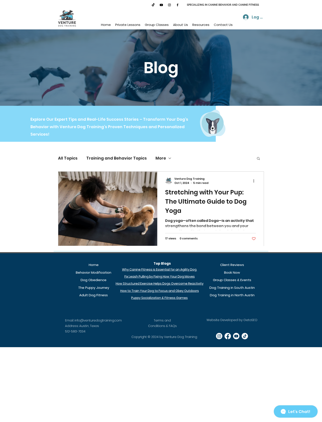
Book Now (232, 272)
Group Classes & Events (232, 280)
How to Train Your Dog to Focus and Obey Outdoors (159, 291)
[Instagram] (169, 5)
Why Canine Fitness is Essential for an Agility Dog (159, 269)
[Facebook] (177, 5)
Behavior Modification (93, 272)
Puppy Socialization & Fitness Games (159, 298)
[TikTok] (153, 5)
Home (94, 264)
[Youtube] (161, 5)
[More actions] (255, 180)
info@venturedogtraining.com (98, 320)
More (161, 158)
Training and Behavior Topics (116, 158)
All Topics (68, 158)
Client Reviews (232, 264)
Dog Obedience (93, 280)
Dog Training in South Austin (232, 287)
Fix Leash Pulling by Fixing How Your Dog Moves (159, 276)
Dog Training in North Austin (232, 295)
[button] (128, 25)
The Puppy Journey (93, 287)
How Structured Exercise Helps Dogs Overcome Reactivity (159, 283)
